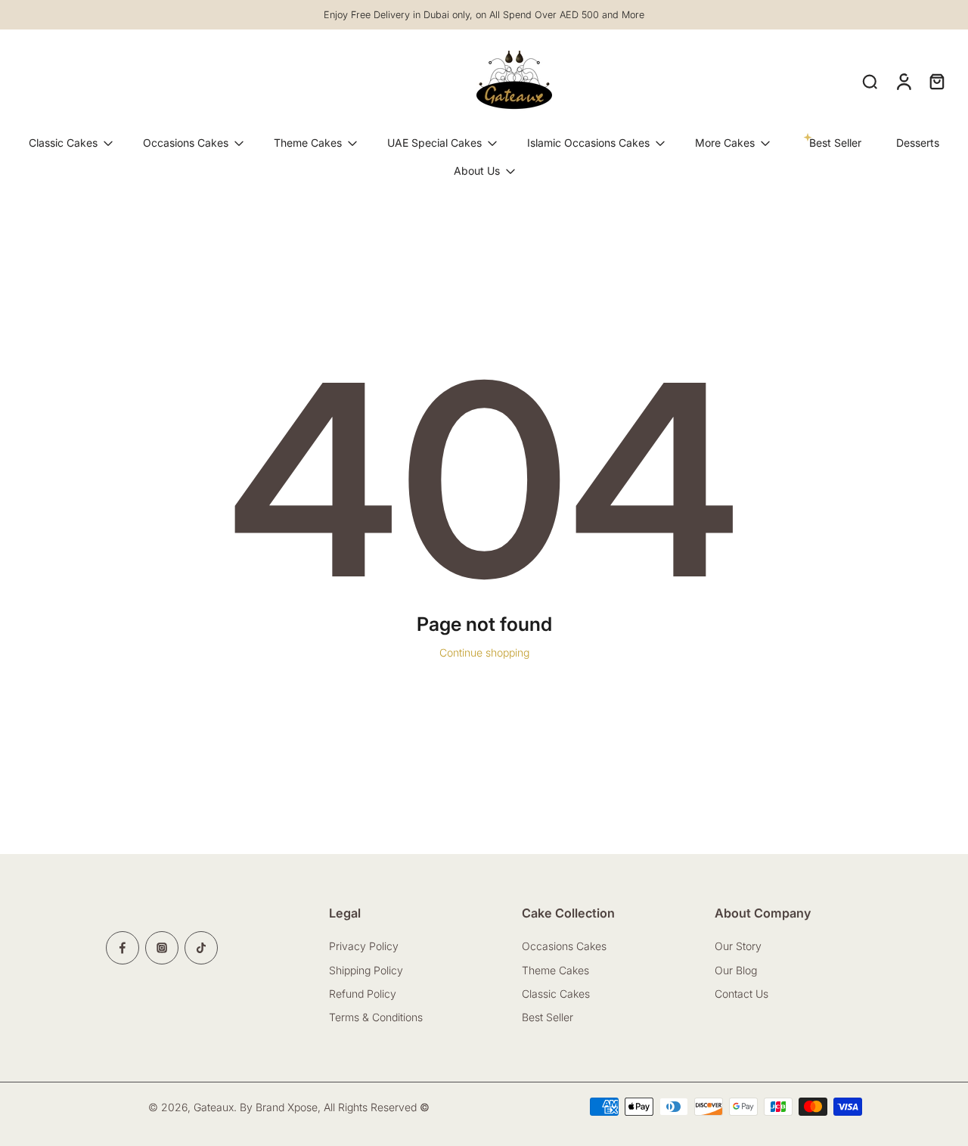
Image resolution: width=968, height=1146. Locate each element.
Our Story (738, 945)
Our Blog (736, 969)
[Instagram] (161, 947)
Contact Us (743, 993)
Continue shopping (484, 652)
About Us (477, 170)
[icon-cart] (936, 81)
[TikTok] (201, 947)
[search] (869, 81)
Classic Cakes (63, 142)
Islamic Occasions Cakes (588, 142)
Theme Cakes (308, 142)
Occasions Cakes (185, 142)
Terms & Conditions (376, 1017)
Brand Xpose (287, 1106)
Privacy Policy (364, 945)
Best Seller (547, 1017)
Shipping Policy (366, 969)
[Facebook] (122, 947)
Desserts (917, 142)
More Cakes (725, 142)
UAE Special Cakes (434, 142)
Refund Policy (362, 993)
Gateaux (214, 1106)
